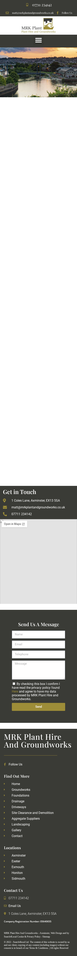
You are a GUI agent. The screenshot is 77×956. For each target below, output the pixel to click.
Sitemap (46, 936)
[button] (38, 40)
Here (15, 691)
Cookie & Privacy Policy (29, 936)
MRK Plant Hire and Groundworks (38, 740)
